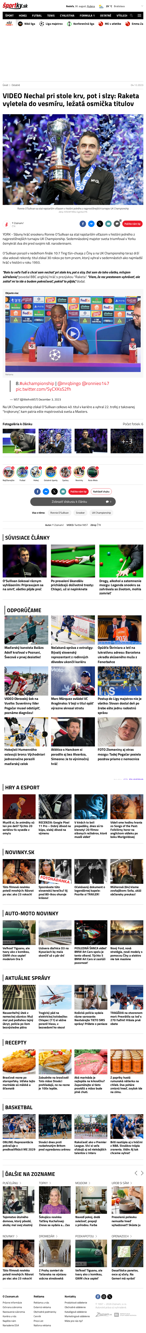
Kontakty (70, 1296)
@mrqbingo (69, 383)
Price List (38, 1321)
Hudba (7, 1183)
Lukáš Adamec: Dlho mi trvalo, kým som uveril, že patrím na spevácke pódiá (18, 1221)
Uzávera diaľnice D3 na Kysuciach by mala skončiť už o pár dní (54, 951)
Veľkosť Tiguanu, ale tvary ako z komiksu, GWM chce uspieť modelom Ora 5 (16, 953)
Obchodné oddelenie (75, 1307)
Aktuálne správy (27, 978)
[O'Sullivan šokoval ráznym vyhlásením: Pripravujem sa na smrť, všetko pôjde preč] (25, 561)
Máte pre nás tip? (74, 1321)
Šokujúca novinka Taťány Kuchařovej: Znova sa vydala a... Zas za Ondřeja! (90, 1221)
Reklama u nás (41, 1302)
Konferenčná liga (83, 24)
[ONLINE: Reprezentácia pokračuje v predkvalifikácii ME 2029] (19, 1126)
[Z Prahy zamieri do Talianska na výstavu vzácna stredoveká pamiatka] (91, 1253)
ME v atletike (113, 24)
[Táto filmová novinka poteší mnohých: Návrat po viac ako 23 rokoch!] (19, 871)
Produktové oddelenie (76, 1302)
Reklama (39, 1296)
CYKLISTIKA (67, 15)
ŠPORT (9, 15)
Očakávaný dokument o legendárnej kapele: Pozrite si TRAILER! (89, 890)
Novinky (45, 1236)
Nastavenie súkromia (14, 1312)
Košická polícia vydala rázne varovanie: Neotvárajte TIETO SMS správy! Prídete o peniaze (90, 1018)
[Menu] (139, 15)
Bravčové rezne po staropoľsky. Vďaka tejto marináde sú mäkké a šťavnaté (19, 1083)
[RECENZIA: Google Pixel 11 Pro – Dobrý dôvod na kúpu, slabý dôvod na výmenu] (55, 806)
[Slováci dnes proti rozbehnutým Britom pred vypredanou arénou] (55, 1126)
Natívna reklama (42, 1325)
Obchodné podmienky (45, 1312)
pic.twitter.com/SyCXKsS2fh (43, 389)
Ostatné (16, 85)
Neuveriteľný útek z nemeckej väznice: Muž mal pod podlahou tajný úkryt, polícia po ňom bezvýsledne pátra (18, 1020)
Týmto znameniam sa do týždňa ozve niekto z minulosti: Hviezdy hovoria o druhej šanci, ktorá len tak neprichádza (18, 1274)
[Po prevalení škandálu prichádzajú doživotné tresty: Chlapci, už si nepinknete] (73, 561)
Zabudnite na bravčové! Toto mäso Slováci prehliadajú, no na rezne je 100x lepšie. (54, 1083)
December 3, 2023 (50, 399)
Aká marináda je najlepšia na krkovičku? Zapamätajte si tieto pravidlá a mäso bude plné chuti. (89, 1085)
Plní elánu (46, 1183)
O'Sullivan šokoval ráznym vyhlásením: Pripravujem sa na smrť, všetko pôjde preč (23, 585)
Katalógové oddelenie (76, 1312)
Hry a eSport (22, 787)
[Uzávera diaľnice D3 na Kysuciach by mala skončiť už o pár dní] (55, 932)
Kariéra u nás (9, 1316)
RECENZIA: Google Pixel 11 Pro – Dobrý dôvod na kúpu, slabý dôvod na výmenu (55, 828)
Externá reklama (42, 1307)
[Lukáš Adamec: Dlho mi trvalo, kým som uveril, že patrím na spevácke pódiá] (18, 1200)
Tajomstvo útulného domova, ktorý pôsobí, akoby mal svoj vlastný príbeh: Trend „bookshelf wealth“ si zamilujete (54, 1221)
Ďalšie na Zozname (30, 1174)
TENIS (51, 15)
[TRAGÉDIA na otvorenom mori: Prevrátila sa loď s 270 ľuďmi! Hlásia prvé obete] (127, 997)
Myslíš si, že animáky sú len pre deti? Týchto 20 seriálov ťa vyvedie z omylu (18, 828)
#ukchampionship (37, 383)
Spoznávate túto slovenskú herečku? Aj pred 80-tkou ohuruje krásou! (53, 892)
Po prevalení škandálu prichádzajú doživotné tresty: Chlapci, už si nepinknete (72, 585)
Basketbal (18, 1107)
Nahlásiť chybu (101, 491)
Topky (79, 1183)
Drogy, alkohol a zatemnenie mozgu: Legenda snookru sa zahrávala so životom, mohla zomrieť (120, 587)
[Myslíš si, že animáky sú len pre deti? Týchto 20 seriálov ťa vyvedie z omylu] (19, 806)
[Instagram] (103, 1297)
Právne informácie (12, 1302)
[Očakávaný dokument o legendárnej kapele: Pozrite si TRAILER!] (91, 871)
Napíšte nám (9, 1321)
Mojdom (117, 1183)
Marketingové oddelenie (77, 1316)
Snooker (80, 512)
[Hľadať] (131, 15)
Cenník (37, 1316)
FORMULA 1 (87, 15)
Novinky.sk (19, 852)
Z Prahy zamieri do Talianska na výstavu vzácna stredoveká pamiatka (89, 1274)
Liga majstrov (54, 24)
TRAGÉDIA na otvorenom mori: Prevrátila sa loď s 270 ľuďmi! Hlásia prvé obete (126, 1018)
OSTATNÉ (105, 15)
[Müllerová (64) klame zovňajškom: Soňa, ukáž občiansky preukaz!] (127, 871)
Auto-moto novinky (31, 913)
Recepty (16, 1042)
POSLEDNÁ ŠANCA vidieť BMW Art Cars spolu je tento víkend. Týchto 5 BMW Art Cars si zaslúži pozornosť (90, 955)
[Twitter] (109, 1297)
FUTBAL (37, 15)
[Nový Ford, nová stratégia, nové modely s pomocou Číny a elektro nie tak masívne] (127, 932)
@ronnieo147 (95, 383)
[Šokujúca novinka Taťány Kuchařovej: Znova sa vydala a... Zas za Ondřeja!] (91, 1200)
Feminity (9, 1236)
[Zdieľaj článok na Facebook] (83, 224)
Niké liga (29, 24)
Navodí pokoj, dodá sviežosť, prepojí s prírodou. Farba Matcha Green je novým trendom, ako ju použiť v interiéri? (127, 1221)
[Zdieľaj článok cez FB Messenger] (91, 224)
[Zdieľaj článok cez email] (108, 224)
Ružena (91, 6)
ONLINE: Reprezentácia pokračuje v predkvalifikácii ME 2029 (19, 1145)
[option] (18, 1234)
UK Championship (101, 512)
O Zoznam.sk (11, 1296)
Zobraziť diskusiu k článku (81, 501)
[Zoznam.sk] (104, 1315)
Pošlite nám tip (132, 224)
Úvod (5, 85)
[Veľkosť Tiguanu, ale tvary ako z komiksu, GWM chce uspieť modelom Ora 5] (19, 932)
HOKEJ (23, 15)
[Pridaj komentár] (117, 224)
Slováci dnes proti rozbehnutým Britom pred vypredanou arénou (54, 1145)
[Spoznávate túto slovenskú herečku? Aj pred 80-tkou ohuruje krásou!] (55, 871)
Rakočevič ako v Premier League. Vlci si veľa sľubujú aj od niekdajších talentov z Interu (90, 1147)
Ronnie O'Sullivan (59, 512)
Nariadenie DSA (11, 1325)
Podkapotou (121, 1236)
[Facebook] (97, 1297)
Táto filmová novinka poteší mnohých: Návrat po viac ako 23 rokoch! (18, 890)
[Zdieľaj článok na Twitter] (100, 224)
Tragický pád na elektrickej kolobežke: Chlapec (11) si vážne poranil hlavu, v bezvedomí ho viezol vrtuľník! (53, 1020)
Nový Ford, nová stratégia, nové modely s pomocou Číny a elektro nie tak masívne (126, 953)
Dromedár (83, 1236)
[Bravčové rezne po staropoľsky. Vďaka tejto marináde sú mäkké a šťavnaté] (19, 1061)
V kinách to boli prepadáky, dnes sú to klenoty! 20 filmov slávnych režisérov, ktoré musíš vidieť (90, 830)
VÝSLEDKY (123, 15)
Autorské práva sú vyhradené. (111, 1307)
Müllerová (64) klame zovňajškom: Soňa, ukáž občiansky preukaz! (125, 890)
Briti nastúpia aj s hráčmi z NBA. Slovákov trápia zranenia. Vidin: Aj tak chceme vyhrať (126, 1147)
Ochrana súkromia (12, 1307)
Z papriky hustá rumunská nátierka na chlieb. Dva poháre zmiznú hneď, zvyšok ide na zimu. (126, 1085)
